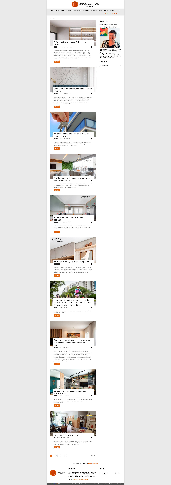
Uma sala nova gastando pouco (68, 435)
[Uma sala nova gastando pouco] (73, 423)
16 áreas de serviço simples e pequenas (71, 261)
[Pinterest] (110, 13)
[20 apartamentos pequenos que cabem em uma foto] (73, 382)
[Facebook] (106, 13)
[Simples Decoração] (85, 4)
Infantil (95, 483)
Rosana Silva (60, 46)
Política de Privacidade (109, 10)
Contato (100, 10)
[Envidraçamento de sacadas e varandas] (73, 166)
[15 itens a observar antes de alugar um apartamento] (73, 124)
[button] (119, 10)
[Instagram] (108, 13)
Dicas (55, 93)
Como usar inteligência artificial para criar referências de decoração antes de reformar (72, 342)
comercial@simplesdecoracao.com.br (80, 479)
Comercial (119, 483)
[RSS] (112, 13)
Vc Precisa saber (68, 10)
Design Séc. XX (77, 10)
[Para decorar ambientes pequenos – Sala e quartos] (73, 79)
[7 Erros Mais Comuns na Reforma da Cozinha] (73, 33)
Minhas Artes (94, 10)
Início (52, 10)
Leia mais (57, 61)
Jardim (106, 483)
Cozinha (86, 483)
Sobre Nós (57, 10)
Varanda (55, 180)
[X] (114, 13)
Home (68, 483)
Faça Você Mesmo (112, 483)
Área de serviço (101, 483)
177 (62, 455)
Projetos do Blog (85, 10)
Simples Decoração (54, 483)
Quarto (82, 483)
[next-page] (65, 456)
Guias (62, 10)
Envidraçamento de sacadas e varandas (72, 178)
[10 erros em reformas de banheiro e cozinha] (73, 208)
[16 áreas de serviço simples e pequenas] (73, 250)
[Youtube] (117, 13)
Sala (55, 437)
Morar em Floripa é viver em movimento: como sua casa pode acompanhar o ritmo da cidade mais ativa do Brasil (72, 302)
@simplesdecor (93, 463)
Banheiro (55, 222)
